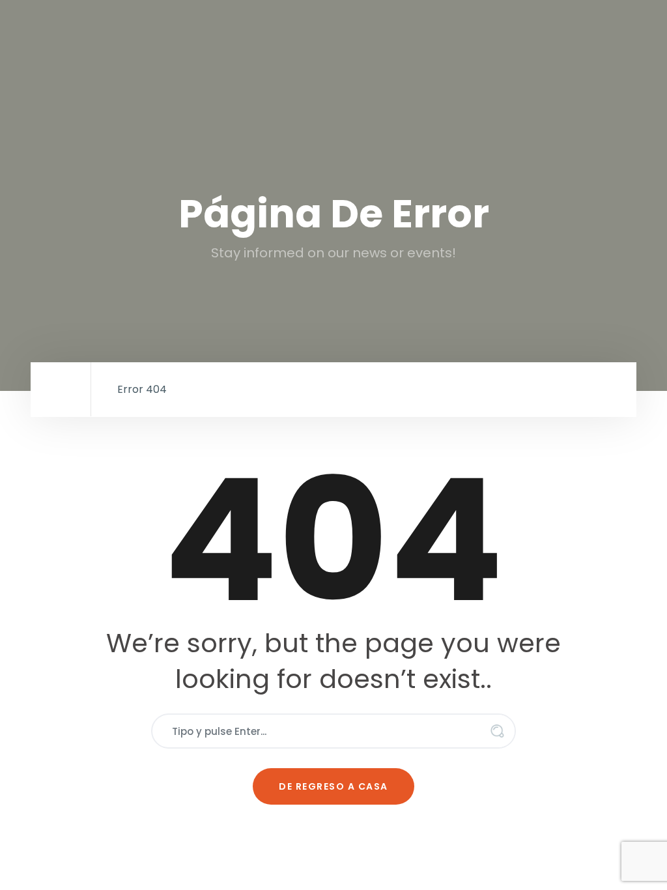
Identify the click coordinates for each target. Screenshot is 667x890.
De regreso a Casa (333, 786)
